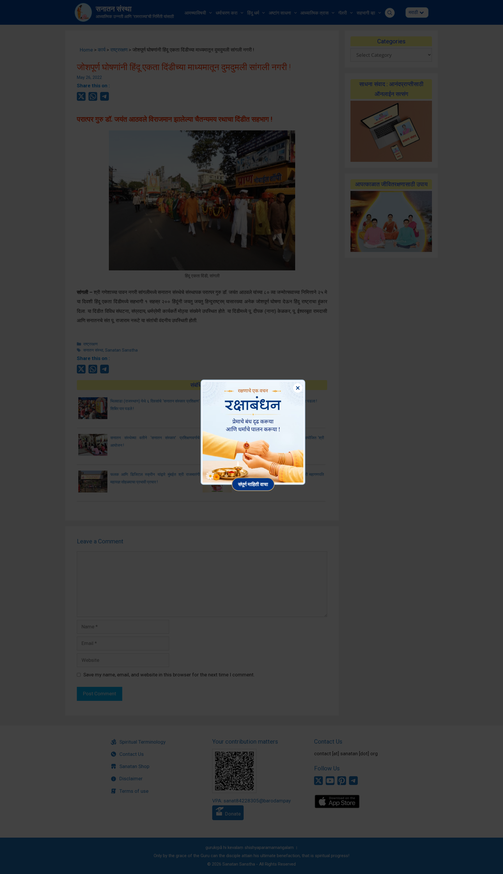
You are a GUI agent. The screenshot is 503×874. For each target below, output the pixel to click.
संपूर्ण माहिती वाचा (253, 484)
